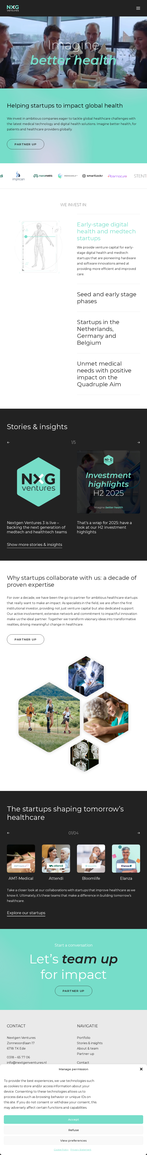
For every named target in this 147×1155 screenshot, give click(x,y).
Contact (83, 1062)
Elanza (91, 878)
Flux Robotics (126, 878)
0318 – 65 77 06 (18, 1057)
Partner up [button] (26, 144)
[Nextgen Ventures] (13, 8)
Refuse (73, 1130)
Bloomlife (56, 878)
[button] (141, 1069)
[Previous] (8, 442)
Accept (73, 1119)
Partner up (85, 1054)
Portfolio (83, 1038)
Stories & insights (89, 1043)
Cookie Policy (61, 1149)
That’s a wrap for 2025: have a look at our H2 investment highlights (34, 527)
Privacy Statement (80, 1149)
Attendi (21, 878)
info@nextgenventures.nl (27, 1062)
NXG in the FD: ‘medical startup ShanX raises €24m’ (107, 525)
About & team (87, 1048)
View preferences (73, 1140)
